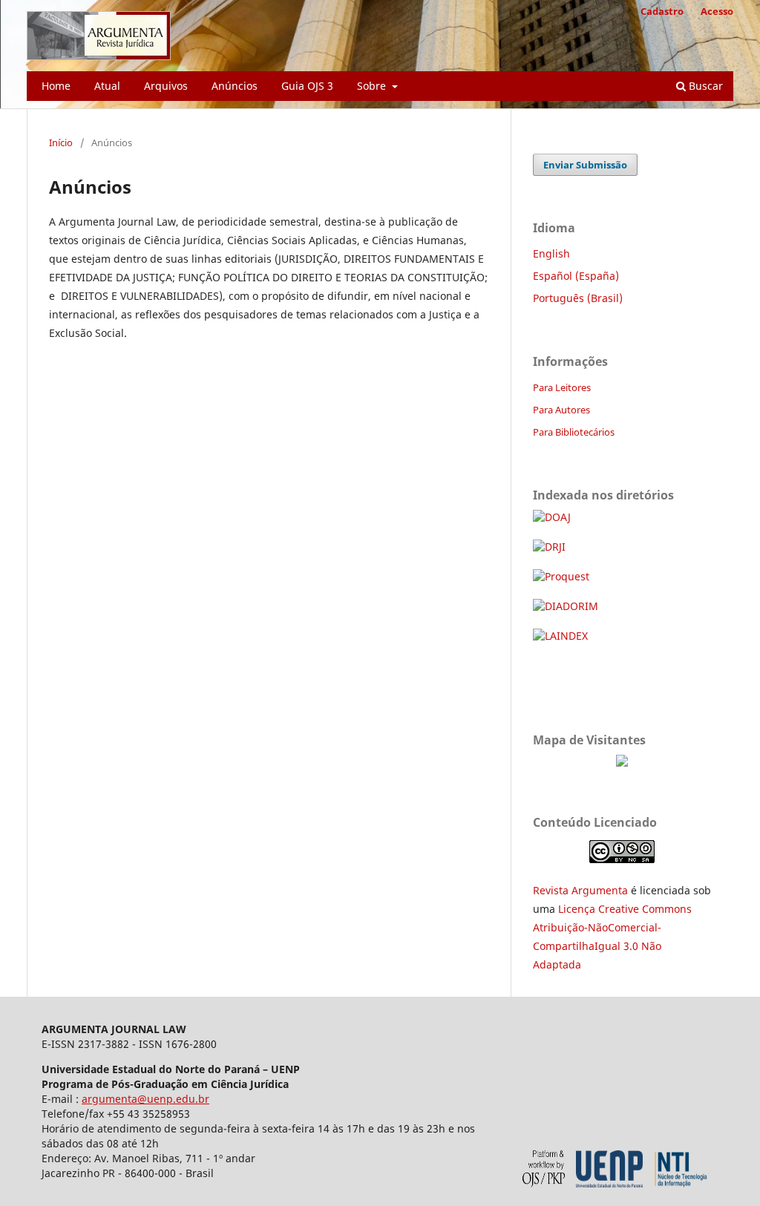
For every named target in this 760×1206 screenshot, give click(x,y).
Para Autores (561, 409)
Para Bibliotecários (574, 432)
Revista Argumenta (580, 890)
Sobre (373, 86)
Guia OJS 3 (307, 86)
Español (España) (576, 276)
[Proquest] (561, 576)
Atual (107, 86)
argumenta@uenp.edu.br (145, 1099)
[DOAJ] (552, 517)
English (551, 253)
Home (56, 86)
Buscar (704, 86)
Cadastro (662, 11)
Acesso (717, 11)
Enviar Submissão (585, 164)
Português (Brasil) (578, 298)
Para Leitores (562, 387)
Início (61, 142)
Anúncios (235, 86)
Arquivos (166, 86)
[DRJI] (549, 547)
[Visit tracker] (622, 763)
